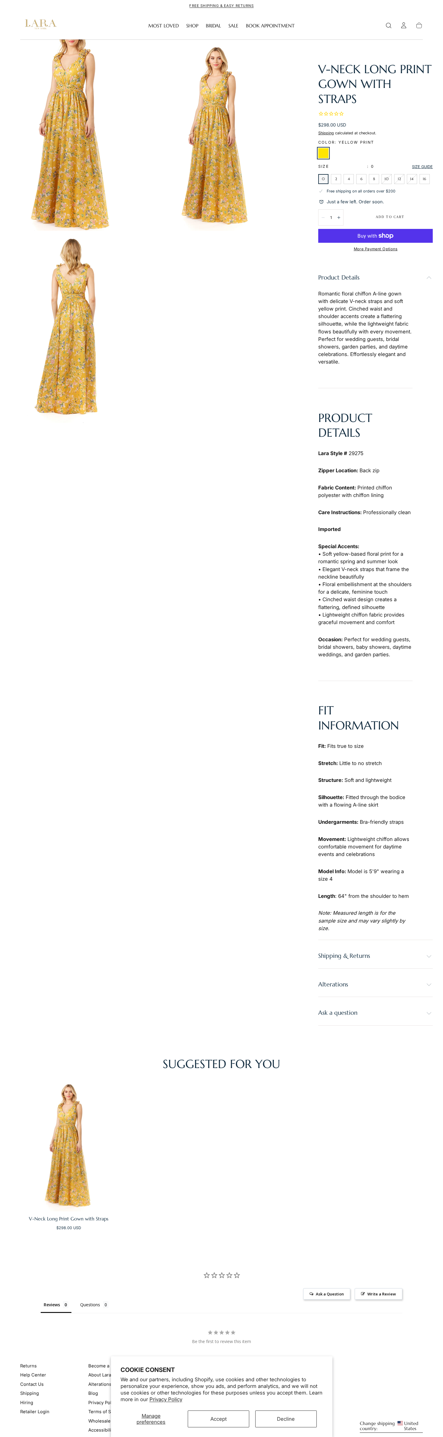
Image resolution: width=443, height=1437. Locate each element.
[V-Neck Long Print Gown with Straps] (68, 1145)
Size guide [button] (422, 166)
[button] (388, 25)
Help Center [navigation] (33, 1375)
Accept (218, 1419)
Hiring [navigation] (26, 1402)
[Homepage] (39, 25)
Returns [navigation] (28, 1366)
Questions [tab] (90, 1304)
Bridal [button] (213, 26)
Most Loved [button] (163, 26)
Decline (286, 1419)
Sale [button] (233, 26)
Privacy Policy (165, 1399)
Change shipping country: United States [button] (389, 1426)
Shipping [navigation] (29, 1393)
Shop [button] (192, 26)
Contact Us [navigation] (32, 1384)
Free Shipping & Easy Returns (221, 6)
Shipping (326, 133)
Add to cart (390, 217)
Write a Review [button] (381, 1294)
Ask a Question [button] (330, 1294)
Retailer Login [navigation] (34, 1411)
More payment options (375, 249)
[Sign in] (403, 25)
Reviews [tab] (52, 1304)
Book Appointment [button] (270, 26)
